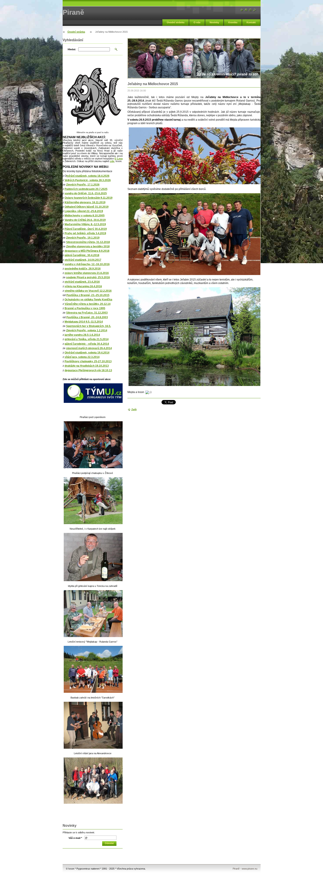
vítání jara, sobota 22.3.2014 (82, 357)
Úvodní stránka (175, 22)
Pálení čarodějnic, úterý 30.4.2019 (86, 228)
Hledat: (72, 49)
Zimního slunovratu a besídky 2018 (88, 246)
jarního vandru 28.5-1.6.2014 (82, 334)
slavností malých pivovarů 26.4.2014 (89, 348)
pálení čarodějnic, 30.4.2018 (82, 255)
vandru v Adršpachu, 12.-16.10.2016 (87, 264)
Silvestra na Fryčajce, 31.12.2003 (87, 312)
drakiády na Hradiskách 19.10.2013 (87, 365)
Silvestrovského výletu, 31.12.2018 (88, 242)
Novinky (214, 22)
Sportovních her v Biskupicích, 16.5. (88, 326)
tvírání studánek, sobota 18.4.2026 (88, 175)
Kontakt (251, 22)
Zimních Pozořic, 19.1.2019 (83, 237)
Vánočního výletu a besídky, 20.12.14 (88, 303)
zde (112, 161)
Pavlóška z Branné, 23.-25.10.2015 (87, 295)
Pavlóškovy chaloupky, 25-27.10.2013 (88, 361)
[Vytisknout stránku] (250, 10)
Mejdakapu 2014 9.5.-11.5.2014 (84, 321)
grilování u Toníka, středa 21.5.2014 (87, 339)
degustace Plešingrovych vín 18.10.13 (88, 370)
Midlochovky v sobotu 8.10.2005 (85, 215)
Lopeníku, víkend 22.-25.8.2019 (84, 211)
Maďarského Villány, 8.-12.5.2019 (85, 224)
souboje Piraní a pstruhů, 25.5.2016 (88, 277)
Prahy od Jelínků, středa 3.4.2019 (85, 233)
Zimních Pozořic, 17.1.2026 (83, 184)
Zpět (134, 409)
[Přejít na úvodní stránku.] (241, 10)
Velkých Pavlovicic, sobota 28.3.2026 (88, 180)
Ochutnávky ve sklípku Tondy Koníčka (88, 299)
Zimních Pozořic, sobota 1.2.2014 (86, 330)
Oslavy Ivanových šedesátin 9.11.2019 (89, 197)
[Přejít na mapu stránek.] (246, 10)
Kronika (232, 22)
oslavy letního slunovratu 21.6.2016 (87, 273)
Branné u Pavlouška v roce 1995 (85, 308)
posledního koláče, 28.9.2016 (83, 268)
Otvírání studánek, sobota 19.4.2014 (87, 352)
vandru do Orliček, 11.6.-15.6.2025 (86, 193)
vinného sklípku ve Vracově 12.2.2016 (88, 290)
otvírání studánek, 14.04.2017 (83, 259)
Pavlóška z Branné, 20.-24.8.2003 (87, 317)
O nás (197, 22)
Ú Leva (118, 158)
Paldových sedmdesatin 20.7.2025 (86, 189)
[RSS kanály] (255, 10)
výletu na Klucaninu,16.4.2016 (83, 286)
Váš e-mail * (75, 838)
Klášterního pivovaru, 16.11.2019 (85, 202)
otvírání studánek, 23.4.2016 (82, 281)
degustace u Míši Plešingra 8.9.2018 (87, 250)
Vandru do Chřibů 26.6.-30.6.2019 (85, 219)
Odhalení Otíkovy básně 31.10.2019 (87, 206)
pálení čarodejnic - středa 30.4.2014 (87, 343)
